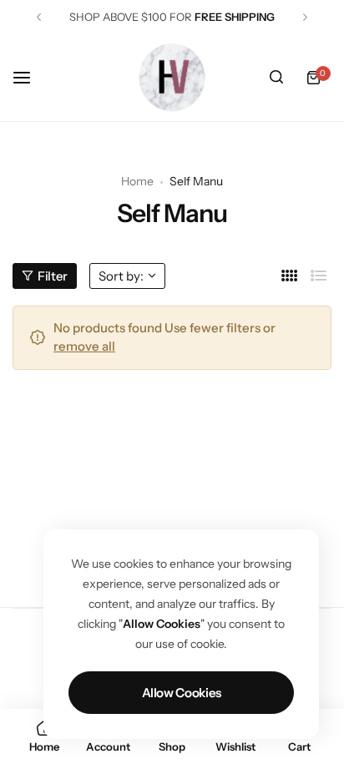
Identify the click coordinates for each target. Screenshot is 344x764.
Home (137, 181)
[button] (39, 17)
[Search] (276, 77)
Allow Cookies (181, 693)
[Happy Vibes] (172, 77)
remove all (84, 346)
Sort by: (121, 276)
